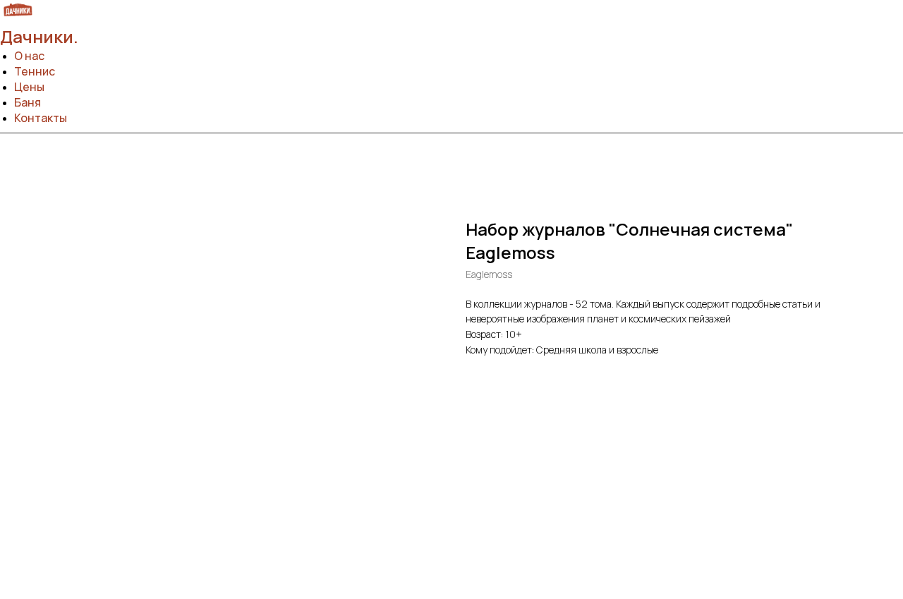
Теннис (34, 71)
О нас (29, 55)
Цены (29, 87)
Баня (27, 102)
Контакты (40, 118)
